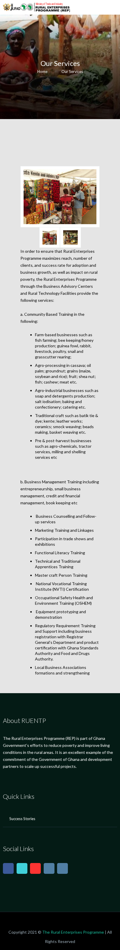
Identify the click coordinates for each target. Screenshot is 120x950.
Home (42, 71)
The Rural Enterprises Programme (73, 932)
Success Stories (22, 818)
